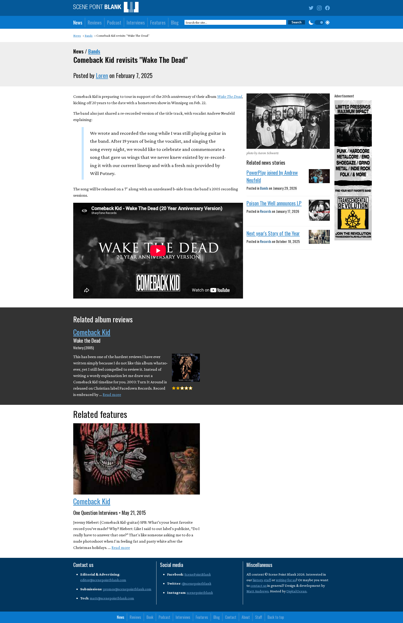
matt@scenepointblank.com (112, 598)
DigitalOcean (296, 591)
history (258, 580)
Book (149, 617)
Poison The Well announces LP (274, 203)
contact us (258, 585)
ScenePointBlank (197, 574)
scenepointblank (200, 593)
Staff (258, 617)
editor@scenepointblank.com (103, 580)
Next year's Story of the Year (273, 233)
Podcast (114, 22)
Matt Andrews (258, 591)
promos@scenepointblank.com (127, 589)
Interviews (136, 22)
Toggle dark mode (319, 22)
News (77, 22)
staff (267, 580)
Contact (230, 617)
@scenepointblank (196, 583)
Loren (102, 75)
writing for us (286, 580)
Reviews (95, 22)
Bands (94, 51)
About (246, 617)
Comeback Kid (91, 332)
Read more (112, 394)
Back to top (276, 617)
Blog (175, 22)
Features (158, 22)
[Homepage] (106, 8)
